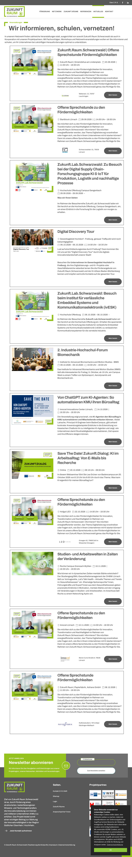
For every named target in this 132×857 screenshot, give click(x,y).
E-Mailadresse (87, 759)
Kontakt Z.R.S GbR (60, 791)
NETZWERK (57, 11)
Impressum (53, 845)
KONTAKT (109, 11)
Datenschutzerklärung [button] (115, 845)
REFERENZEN (85, 11)
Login (55, 801)
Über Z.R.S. (113, 2)
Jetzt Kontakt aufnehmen (20, 831)
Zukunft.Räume (59, 806)
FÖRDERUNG (44, 11)
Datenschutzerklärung (66, 845)
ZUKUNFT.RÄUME (71, 11)
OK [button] (111, 850)
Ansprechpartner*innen (61, 812)
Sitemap (56, 796)
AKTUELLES (98, 11)
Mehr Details (113, 95)
